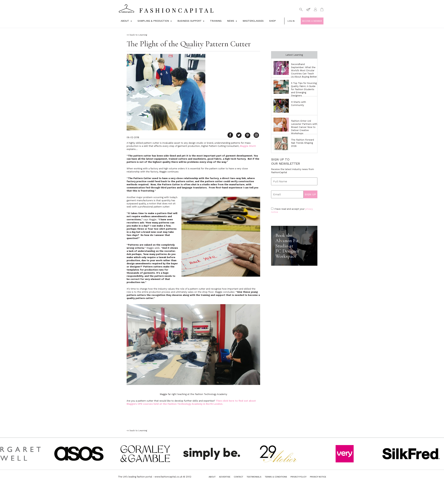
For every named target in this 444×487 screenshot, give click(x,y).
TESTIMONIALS (254, 477)
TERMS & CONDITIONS (276, 477)
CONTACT (238, 477)
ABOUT (212, 477)
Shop (272, 20)
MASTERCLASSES (253, 20)
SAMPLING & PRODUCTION (153, 20)
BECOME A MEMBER (312, 21)
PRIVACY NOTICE (318, 477)
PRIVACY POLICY (298, 477)
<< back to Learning (137, 35)
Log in (291, 21)
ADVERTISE (224, 477)
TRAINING (215, 20)
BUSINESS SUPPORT (189, 20)
